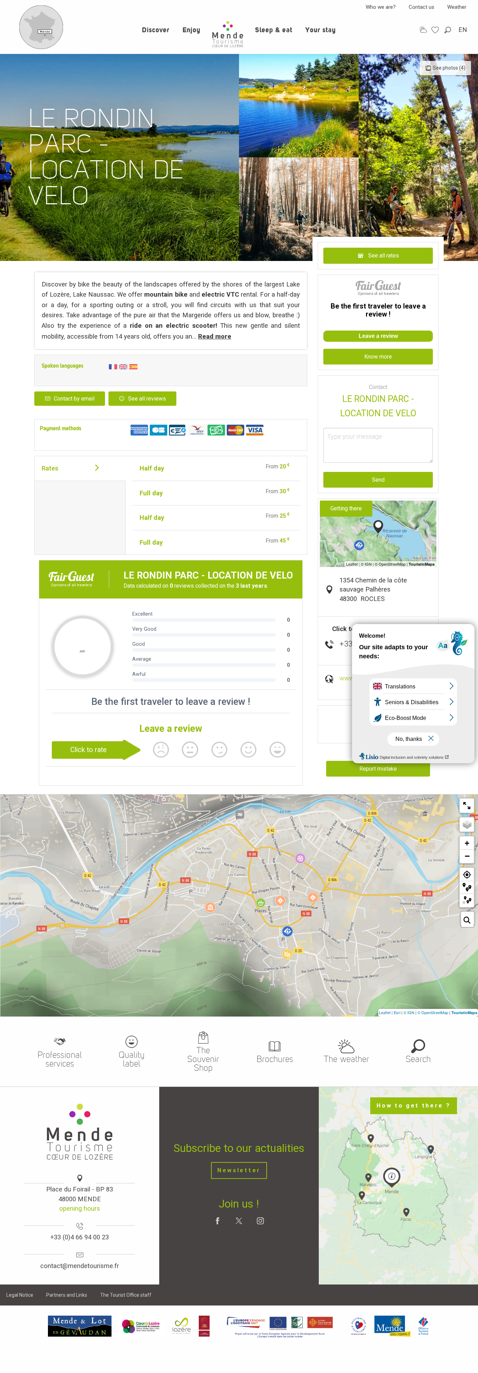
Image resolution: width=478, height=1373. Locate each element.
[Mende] (392, 1326)
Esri (397, 1012)
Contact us (421, 7)
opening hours (79, 1208)
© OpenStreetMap (432, 1012)
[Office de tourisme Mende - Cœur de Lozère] (227, 34)
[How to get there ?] (41, 47)
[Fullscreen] (467, 805)
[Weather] (423, 29)
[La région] (279, 1326)
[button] (448, 30)
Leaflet (385, 1012)
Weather (456, 7)
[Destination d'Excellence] (358, 1326)
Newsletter (239, 1170)
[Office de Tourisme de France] (423, 1326)
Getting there (346, 508)
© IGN (408, 1012)
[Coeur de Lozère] (141, 1326)
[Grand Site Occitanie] (204, 1326)
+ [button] (467, 843)
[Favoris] (436, 30)
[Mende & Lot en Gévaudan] (80, 1326)
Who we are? (381, 7)
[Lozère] (182, 1326)
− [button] (467, 856)
